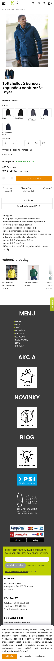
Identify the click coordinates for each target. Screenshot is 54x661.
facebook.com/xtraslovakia (17, 622)
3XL (44, 143)
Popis (27, 200)
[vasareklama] (14, 3)
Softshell (20, 9)
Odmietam (39, 656)
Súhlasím (9, 656)
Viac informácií (21, 651)
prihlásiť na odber (15, 565)
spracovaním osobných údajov (16, 572)
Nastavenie (25, 656)
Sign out (32, 571)
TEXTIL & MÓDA (7, 9)
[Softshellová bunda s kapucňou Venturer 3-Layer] (27, 41)
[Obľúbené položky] (39, 3)
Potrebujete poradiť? (27, 206)
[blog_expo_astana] (27, 503)
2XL (36, 143)
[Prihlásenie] (44, 3)
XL (29, 143)
